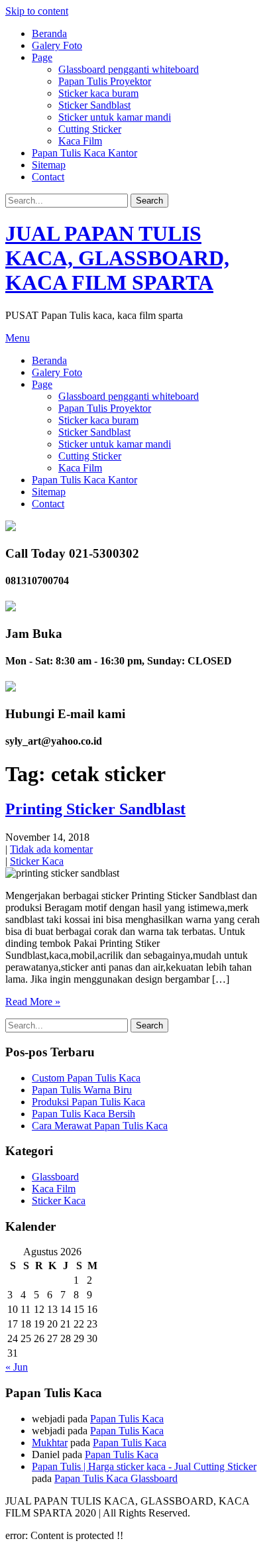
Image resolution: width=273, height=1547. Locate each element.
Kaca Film (80, 141)
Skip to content (36, 11)
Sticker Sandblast (94, 105)
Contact (48, 176)
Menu (17, 337)
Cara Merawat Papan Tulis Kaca (100, 1125)
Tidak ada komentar (51, 849)
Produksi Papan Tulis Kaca (88, 1101)
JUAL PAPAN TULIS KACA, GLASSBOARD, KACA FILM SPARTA (117, 257)
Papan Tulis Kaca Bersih (83, 1113)
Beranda (49, 33)
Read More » (32, 1001)
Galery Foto (57, 45)
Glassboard (55, 1176)
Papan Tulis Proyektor (104, 81)
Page (42, 57)
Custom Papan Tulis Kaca (86, 1077)
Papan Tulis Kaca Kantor (84, 152)
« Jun (16, 1367)
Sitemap (49, 164)
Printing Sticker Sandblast (95, 809)
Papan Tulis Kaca (127, 1418)
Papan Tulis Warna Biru (82, 1089)
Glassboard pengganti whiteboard (128, 69)
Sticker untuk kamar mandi (114, 117)
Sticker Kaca (37, 861)
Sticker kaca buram (98, 93)
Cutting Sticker (89, 129)
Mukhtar (50, 1442)
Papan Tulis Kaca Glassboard (116, 1478)
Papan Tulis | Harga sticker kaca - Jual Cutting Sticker (144, 1466)
